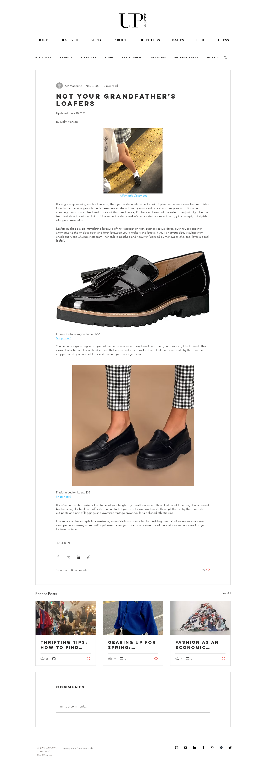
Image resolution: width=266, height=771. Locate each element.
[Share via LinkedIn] (78, 557)
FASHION (66, 57)
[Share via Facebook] (58, 557)
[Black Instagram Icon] (177, 747)
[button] (225, 57)
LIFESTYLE (89, 57)
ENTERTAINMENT (186, 57)
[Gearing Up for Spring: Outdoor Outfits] (133, 618)
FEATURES (158, 57)
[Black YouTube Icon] (185, 747)
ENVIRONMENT (132, 57)
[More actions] (207, 85)
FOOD (109, 57)
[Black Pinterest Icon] (212, 747)
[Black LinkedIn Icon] (194, 747)
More (211, 57)
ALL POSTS (43, 57)
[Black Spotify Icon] (221, 747)
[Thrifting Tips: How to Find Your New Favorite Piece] (66, 618)
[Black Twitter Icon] (230, 747)
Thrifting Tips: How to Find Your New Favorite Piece (64, 645)
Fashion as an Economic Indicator (197, 645)
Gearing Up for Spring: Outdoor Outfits (132, 645)
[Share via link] (89, 557)
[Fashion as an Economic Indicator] (200, 618)
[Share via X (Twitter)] (68, 557)
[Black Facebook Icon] (203, 747)
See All (226, 593)
